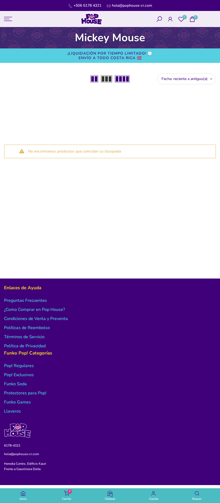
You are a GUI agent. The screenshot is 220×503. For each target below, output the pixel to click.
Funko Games (17, 402)
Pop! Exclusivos (19, 375)
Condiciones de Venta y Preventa (36, 319)
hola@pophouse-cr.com (132, 5)
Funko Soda (15, 384)
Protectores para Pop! (25, 393)
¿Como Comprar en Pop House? (34, 310)
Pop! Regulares (19, 366)
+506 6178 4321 (87, 5)
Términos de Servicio (24, 337)
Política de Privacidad (25, 346)
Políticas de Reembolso (27, 328)
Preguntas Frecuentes (25, 300)
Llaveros (12, 411)
